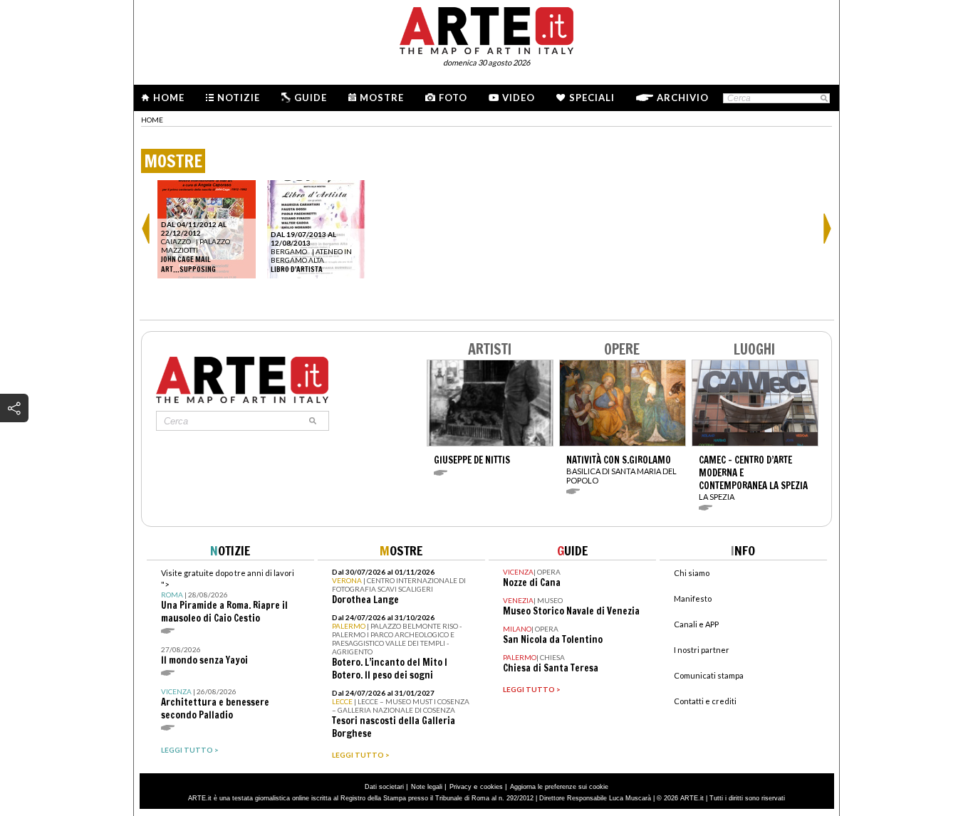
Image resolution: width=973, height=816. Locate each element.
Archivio (683, 97)
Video (518, 97)
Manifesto (693, 598)
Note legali (426, 786)
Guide (310, 97)
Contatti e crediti (705, 701)
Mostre (382, 97)
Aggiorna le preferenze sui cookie (559, 786)
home (152, 119)
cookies (491, 786)
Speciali (592, 97)
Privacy (460, 786)
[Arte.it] (486, 28)
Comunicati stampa (709, 675)
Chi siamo (691, 572)
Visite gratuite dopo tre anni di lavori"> (227, 596)
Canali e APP (696, 624)
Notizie (238, 97)
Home (168, 97)
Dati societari (384, 786)
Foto (453, 97)
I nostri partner (701, 649)
